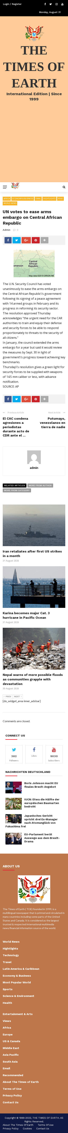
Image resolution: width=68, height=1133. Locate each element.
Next (17, 696)
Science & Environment (18, 996)
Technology (11, 955)
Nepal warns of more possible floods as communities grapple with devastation (33, 679)
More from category (17, 490)
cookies (27, 1128)
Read (60, 198)
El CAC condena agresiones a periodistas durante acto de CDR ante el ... (16, 427)
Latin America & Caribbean (21, 968)
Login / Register (12, 4)
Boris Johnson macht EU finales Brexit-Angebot (41, 785)
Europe (8, 1034)
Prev (8, 696)
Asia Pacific (11, 1054)
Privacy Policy (12, 1095)
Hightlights (49, 198)
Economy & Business (22, 198)
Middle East (11, 1048)
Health (7, 1003)
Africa (7, 198)
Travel (7, 962)
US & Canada (11, 1041)
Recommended (13, 1075)
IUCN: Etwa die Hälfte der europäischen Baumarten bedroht (41, 803)
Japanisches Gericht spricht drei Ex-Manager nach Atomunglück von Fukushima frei (31, 821)
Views (7, 1021)
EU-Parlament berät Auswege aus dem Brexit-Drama (42, 838)
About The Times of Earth (21, 1082)
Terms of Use (12, 1088)
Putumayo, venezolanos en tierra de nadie (52, 423)
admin (6, 229)
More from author (40, 485)
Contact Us (10, 1102)
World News (10, 203)
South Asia (10, 1061)
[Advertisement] (34, 146)
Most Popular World (17, 982)
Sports (8, 989)
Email (38, 198)
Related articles (14, 485)
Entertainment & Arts (18, 1014)
